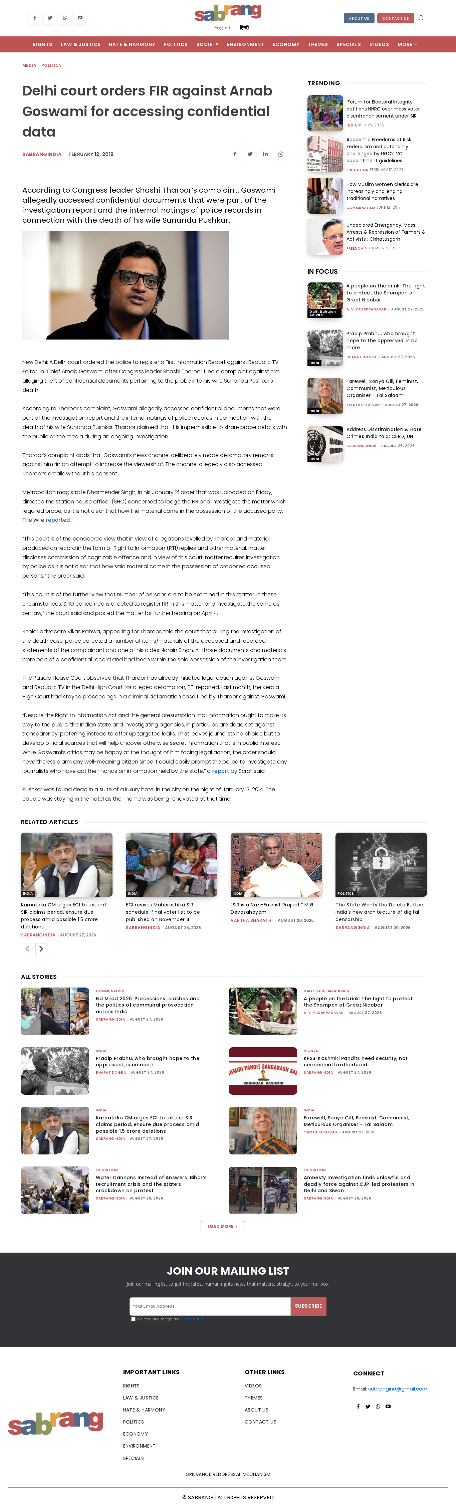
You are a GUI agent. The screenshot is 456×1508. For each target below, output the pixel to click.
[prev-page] (27, 949)
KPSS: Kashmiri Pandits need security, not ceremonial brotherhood (356, 1061)
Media (29, 65)
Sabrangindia (41, 154)
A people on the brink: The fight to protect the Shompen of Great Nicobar (386, 292)
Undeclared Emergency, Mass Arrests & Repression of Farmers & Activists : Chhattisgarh (386, 232)
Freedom (355, 248)
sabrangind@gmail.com (397, 1388)
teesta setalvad (363, 404)
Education (358, 170)
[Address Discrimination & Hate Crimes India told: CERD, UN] (325, 444)
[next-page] (41, 949)
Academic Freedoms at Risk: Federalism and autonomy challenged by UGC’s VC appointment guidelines (379, 150)
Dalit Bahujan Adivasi (322, 313)
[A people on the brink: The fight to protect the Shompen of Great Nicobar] (325, 300)
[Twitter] (50, 18)
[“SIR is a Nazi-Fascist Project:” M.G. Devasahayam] (276, 865)
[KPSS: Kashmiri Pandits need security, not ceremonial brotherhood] (263, 1071)
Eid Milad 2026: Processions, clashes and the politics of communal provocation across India (148, 1005)
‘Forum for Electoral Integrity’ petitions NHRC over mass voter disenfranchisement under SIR (383, 108)
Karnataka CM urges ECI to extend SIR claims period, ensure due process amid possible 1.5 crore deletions (147, 1124)
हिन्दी (244, 27)
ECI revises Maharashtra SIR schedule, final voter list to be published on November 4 (163, 912)
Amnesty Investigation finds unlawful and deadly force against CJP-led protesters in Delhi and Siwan (359, 1184)
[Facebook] (35, 18)
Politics (51, 65)
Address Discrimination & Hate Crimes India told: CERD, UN (384, 433)
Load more (220, 1226)
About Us (359, 18)
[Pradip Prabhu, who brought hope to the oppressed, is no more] (325, 348)
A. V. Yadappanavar (366, 309)
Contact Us (395, 18)
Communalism (361, 208)
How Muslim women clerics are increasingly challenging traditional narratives (382, 191)
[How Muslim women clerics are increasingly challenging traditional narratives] (325, 196)
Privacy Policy (191, 1319)
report (220, 771)
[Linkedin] (265, 154)
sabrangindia (38, 935)
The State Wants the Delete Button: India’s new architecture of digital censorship (380, 912)
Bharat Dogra (362, 357)
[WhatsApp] (65, 18)
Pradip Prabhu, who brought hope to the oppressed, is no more (382, 340)
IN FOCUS (322, 271)
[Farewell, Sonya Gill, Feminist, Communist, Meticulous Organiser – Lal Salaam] (325, 396)
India (352, 125)
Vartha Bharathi (252, 920)
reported (58, 520)
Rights (311, 1050)
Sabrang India (362, 445)
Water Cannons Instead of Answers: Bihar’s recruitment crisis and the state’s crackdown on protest (151, 1184)
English (223, 27)
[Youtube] (80, 18)
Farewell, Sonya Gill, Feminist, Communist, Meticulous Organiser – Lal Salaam (382, 388)
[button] (421, 18)
